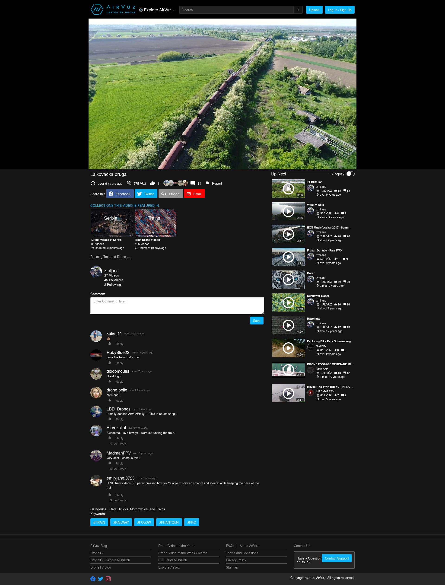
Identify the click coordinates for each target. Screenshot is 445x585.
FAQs (230, 545)
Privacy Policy (236, 560)
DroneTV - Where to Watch (110, 560)
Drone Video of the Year (176, 545)
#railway (121, 522)
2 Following (112, 284)
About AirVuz (249, 545)
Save (257, 320)
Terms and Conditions (242, 552)
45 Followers (113, 279)
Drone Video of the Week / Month (182, 552)
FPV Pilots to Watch (172, 560)
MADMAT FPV (325, 391)
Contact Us (302, 545)
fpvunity (321, 346)
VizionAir (322, 369)
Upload (314, 9)
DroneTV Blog (100, 567)
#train (99, 522)
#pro (191, 522)
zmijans (111, 270)
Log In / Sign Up (340, 9)
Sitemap (232, 567)
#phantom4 (169, 522)
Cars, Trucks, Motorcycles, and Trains (137, 509)
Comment (97, 293)
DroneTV (97, 552)
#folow (144, 522)
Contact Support (337, 558)
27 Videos (111, 275)
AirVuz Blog (98, 545)
